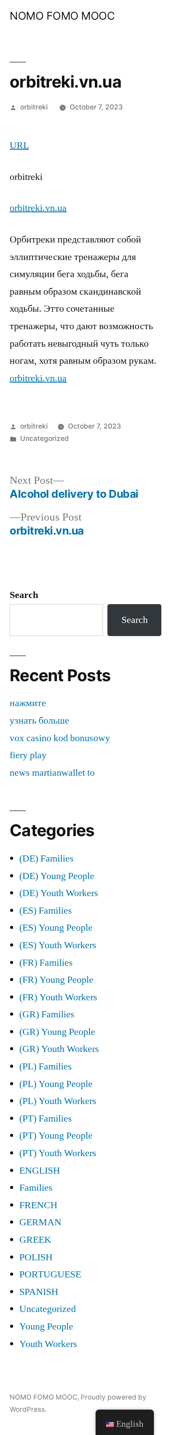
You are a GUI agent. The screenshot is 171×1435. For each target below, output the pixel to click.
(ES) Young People (56, 927)
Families (36, 1188)
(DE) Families (46, 858)
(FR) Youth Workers (58, 997)
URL (19, 145)
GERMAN (40, 1222)
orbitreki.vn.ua (38, 208)
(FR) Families (46, 963)
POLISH (36, 1257)
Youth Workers (48, 1344)
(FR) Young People (56, 980)
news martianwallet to (52, 773)
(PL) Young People (56, 1084)
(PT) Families (45, 1118)
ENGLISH (39, 1170)
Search (24, 595)
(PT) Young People (56, 1135)
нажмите (28, 703)
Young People (46, 1326)
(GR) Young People (57, 1032)
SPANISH (38, 1292)
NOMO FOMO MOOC (62, 15)
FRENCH (38, 1205)
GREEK (35, 1240)
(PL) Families (45, 1066)
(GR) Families (47, 1014)
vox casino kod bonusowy (60, 738)
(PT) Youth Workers (57, 1153)
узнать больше (39, 720)
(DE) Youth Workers (58, 893)
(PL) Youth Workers (57, 1101)
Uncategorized (44, 438)
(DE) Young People (56, 876)
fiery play (28, 755)
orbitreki (34, 107)
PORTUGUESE (50, 1274)
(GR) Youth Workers (59, 1049)
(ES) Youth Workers (57, 945)
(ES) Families (45, 910)
